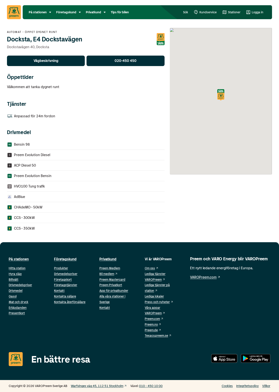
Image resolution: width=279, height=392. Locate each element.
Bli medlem (106, 274)
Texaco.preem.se (156, 335)
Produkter (61, 268)
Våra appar (152, 307)
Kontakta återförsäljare (69, 302)
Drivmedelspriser (20, 285)
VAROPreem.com (203, 277)
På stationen (19, 259)
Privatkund (107, 259)
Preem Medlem (109, 268)
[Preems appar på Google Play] (255, 359)
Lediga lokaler (154, 296)
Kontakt (59, 290)
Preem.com (152, 318)
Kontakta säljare (65, 296)
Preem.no (151, 324)
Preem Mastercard (112, 279)
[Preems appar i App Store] (224, 359)
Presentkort (17, 313)
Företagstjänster (65, 285)
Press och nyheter (157, 302)
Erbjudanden (18, 307)
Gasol (13, 296)
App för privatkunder (113, 290)
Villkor (266, 386)
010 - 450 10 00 (151, 386)
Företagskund (65, 259)
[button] (220, 95)
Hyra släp (15, 274)
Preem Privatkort (110, 285)
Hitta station (17, 268)
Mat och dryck (18, 302)
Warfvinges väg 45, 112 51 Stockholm (97, 386)
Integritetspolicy (247, 386)
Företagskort (63, 279)
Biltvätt (13, 279)
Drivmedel (15, 290)
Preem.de (151, 330)
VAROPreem (153, 313)
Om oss (150, 268)
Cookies (227, 386)
